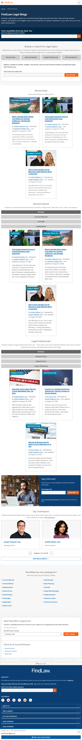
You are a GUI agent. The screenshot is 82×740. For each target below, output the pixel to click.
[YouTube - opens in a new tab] (8, 700)
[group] (41, 537)
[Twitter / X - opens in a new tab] (13, 700)
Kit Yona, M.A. (51, 397)
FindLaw (3, 8)
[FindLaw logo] (9, 2)
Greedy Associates (49, 595)
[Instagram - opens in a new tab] (19, 700)
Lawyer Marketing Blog (51, 591)
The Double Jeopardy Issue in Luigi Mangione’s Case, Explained (56, 119)
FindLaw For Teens (50, 598)
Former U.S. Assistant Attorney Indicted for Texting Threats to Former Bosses (57, 391)
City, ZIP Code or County (11, 631)
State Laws (8, 654)
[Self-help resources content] (79, 716)
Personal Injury (7, 595)
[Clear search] (61, 634)
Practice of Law (7, 591)
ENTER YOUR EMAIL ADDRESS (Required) (12, 687)
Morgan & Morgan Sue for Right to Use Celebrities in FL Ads (39, 444)
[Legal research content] (79, 721)
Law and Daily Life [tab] (41, 217)
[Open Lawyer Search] (41, 36)
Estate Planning (49, 584)
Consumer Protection (50, 602)
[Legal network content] (79, 726)
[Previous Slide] (30, 553)
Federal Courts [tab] (41, 361)
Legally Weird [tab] (41, 226)
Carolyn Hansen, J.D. (54, 124)
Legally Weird (6, 602)
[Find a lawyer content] (79, 711)
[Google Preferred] (30, 700)
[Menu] (2, 2)
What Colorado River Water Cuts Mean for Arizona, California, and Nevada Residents (23, 120)
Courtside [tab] (41, 222)
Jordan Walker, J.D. (37, 177)
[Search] (79, 2)
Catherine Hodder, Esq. (21, 129)
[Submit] (55, 690)
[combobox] (33, 634)
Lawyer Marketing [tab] (41, 366)
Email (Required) (46, 489)
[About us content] (79, 706)
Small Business (48, 580)
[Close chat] (79, 732)
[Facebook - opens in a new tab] (2, 700)
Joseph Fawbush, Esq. (21, 126)
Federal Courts (7, 606)
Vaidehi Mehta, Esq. (20, 397)
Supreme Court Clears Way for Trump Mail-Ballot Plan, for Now (24, 391)
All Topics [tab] (41, 212)
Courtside (47, 587)
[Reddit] (25, 700)
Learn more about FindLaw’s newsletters (50, 499)
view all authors (49, 517)
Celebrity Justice (7, 587)
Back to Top (42, 663)
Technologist (6, 598)
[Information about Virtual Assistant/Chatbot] (14, 733)
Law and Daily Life (8, 580)
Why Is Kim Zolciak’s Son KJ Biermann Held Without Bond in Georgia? (40, 172)
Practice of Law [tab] (41, 356)
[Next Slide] (51, 553)
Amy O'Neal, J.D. (36, 450)
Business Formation (11, 651)
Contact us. (70, 680)
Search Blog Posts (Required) (13, 71)
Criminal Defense (7, 584)
